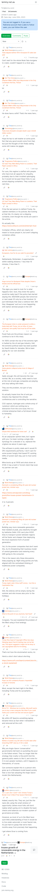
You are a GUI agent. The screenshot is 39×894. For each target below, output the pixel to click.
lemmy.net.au (8, 2)
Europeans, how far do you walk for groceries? (18, 253)
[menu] (35, 2)
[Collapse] (3, 47)
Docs (4, 882)
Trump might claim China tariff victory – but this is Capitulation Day (19, 584)
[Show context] (3, 57)
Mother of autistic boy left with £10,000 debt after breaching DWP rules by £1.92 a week (19, 742)
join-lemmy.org (7, 890)
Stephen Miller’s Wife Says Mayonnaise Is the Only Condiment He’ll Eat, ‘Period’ (19, 81)
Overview (6, 36)
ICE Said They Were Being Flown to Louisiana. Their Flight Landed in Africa (19, 165)
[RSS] (25, 41)
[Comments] (34, 850)
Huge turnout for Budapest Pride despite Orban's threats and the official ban (18, 282)
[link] (7, 57)
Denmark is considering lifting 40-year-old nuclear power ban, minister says (19, 486)
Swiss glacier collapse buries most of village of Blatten (18, 369)
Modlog (5, 873)
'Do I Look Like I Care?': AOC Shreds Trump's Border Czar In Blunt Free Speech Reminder (17, 794)
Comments (17, 36)
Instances (5, 878)
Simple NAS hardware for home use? (14, 431)
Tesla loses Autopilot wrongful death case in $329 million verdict (19, 132)
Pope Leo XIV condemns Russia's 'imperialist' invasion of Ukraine (17, 682)
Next (4, 863)
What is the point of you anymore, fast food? (17, 614)
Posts (26, 36)
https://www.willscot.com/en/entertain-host (19, 226)
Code (4, 886)
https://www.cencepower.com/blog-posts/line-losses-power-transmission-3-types (18, 495)
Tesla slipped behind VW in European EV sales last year (19, 54)
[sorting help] (22, 41)
